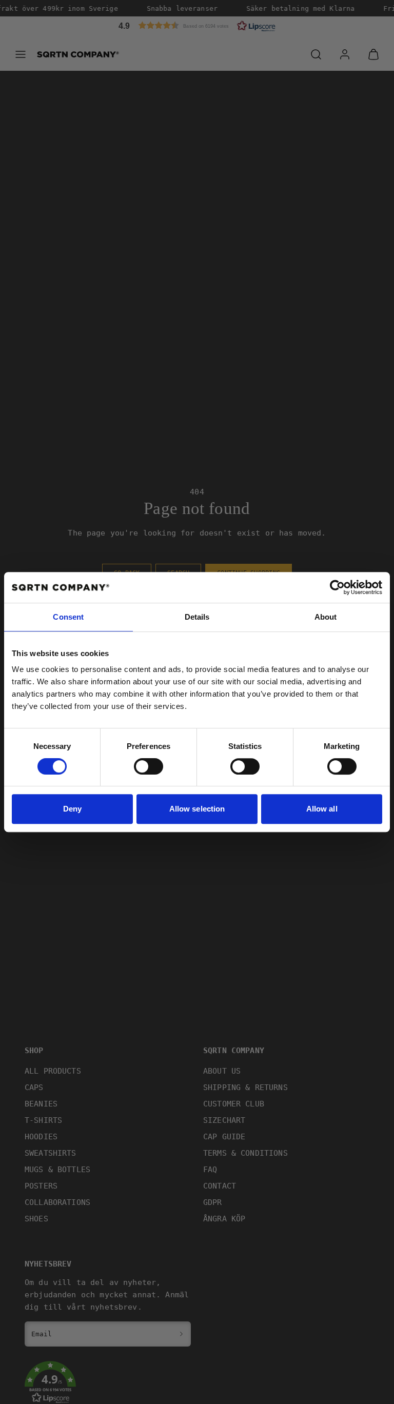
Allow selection (197, 808)
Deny (72, 808)
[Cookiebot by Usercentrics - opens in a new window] (337, 587)
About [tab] (325, 616)
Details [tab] (197, 616)
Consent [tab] (68, 616)
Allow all (322, 808)
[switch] (148, 766)
